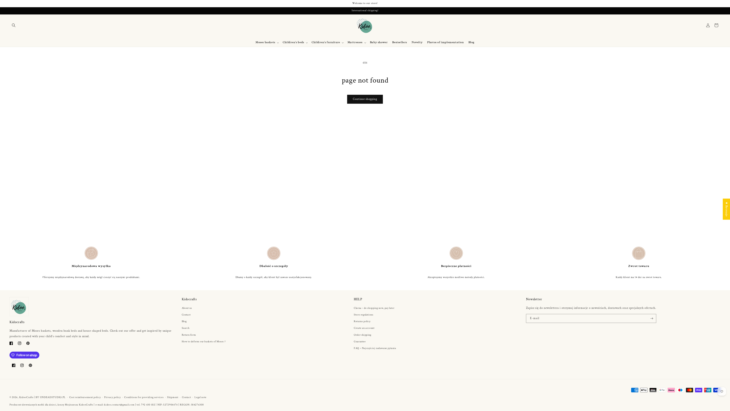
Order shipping (362, 335)
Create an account (364, 328)
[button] (14, 25)
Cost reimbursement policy (85, 397)
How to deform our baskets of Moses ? (204, 341)
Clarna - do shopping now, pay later (374, 308)
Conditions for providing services (143, 397)
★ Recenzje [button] (726, 209)
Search (186, 328)
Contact (186, 314)
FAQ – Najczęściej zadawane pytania (375, 348)
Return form (189, 335)
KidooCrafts (26, 397)
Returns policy (362, 321)
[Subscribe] (652, 318)
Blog (184, 321)
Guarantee (360, 341)
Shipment (172, 397)
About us (187, 308)
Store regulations (363, 314)
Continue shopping (365, 99)
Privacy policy (112, 397)
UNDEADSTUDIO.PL (53, 397)
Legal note (200, 397)
